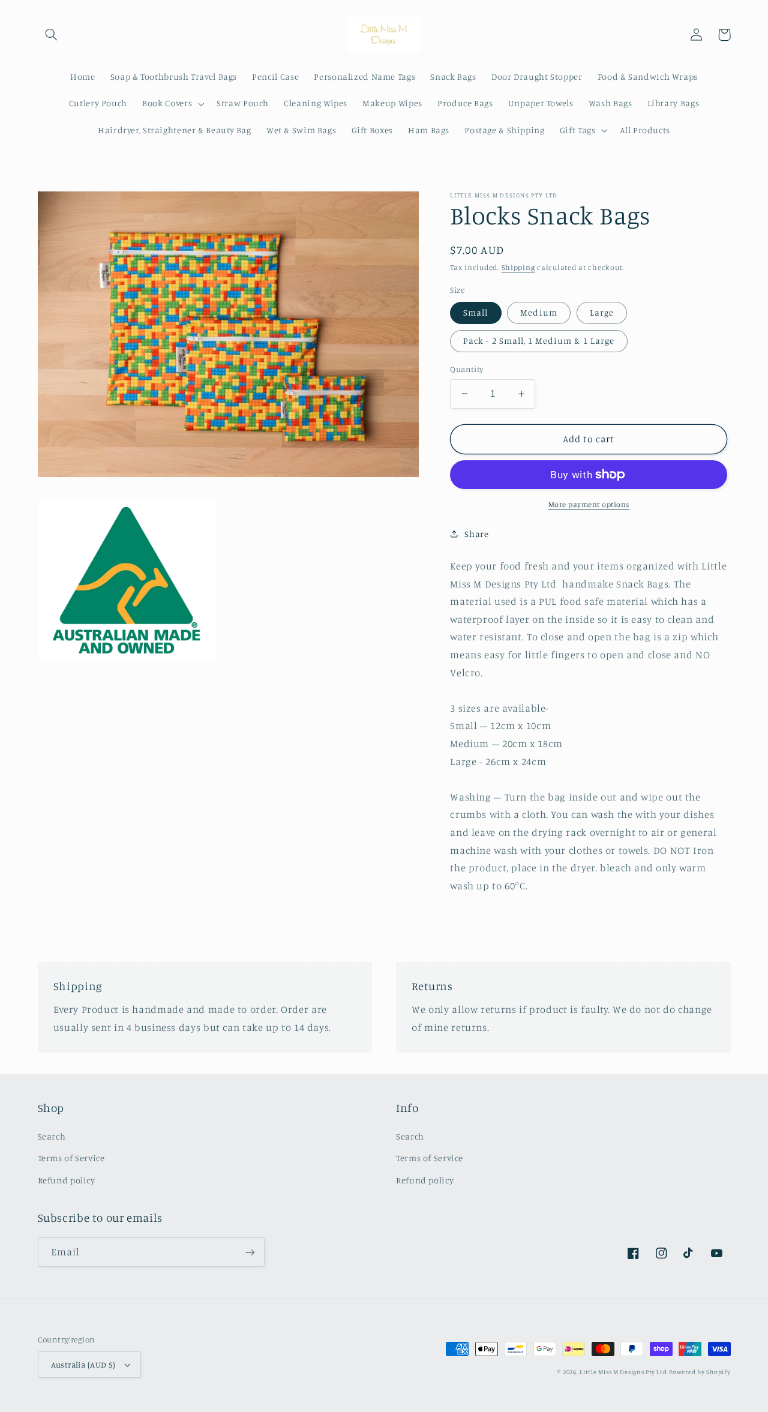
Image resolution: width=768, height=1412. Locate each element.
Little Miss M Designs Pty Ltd (623, 1371)
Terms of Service (71, 1158)
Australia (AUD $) (83, 1364)
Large (602, 312)
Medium (538, 312)
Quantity (466, 369)
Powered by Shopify (699, 1371)
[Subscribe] (249, 1252)
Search (52, 1136)
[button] (51, 35)
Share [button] (476, 534)
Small (475, 312)
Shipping (518, 267)
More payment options (589, 504)
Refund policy (66, 1180)
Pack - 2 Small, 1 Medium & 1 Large (538, 340)
